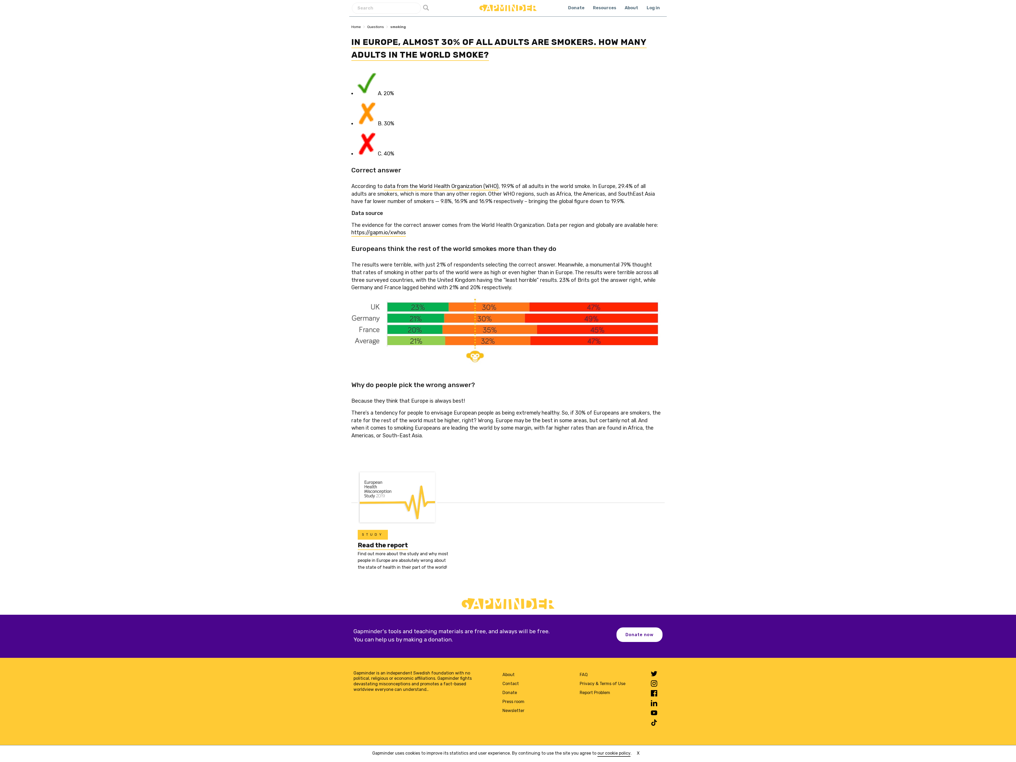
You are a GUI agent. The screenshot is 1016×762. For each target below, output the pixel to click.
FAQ (584, 674)
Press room (513, 701)
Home (356, 27)
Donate (576, 7)
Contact (510, 683)
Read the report (383, 545)
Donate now (639, 634)
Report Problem (595, 692)
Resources (604, 7)
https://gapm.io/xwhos (378, 232)
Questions (375, 27)
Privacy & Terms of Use (602, 683)
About (631, 7)
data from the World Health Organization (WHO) (441, 186)
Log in (653, 7)
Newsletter (513, 710)
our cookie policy (614, 753)
